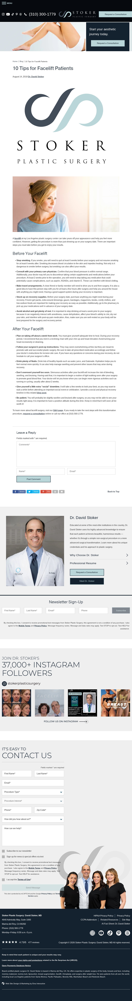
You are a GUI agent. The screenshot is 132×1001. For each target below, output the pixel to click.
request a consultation (34, 414)
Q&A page (58, 410)
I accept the (12, 879)
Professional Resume (83, 563)
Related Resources (109, 920)
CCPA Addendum (89, 920)
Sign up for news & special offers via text (25, 857)
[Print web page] (55, 491)
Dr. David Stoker (36, 77)
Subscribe (121, 610)
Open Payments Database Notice (16, 966)
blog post (41, 393)
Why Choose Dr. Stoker (84, 555)
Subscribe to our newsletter (19, 851)
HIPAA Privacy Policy (103, 916)
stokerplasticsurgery (23, 683)
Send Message (33, 887)
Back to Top (113, 491)
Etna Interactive (38, 984)
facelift (17, 238)
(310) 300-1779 (16, 928)
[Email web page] (62, 491)
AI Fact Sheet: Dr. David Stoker (116, 924)
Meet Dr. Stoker (87, 581)
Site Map (126, 920)
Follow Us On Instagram (61, 721)
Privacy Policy (40, 626)
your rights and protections (30, 960)
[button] (45, 491)
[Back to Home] (77, 14)
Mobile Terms (24, 626)
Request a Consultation (108, 43)
